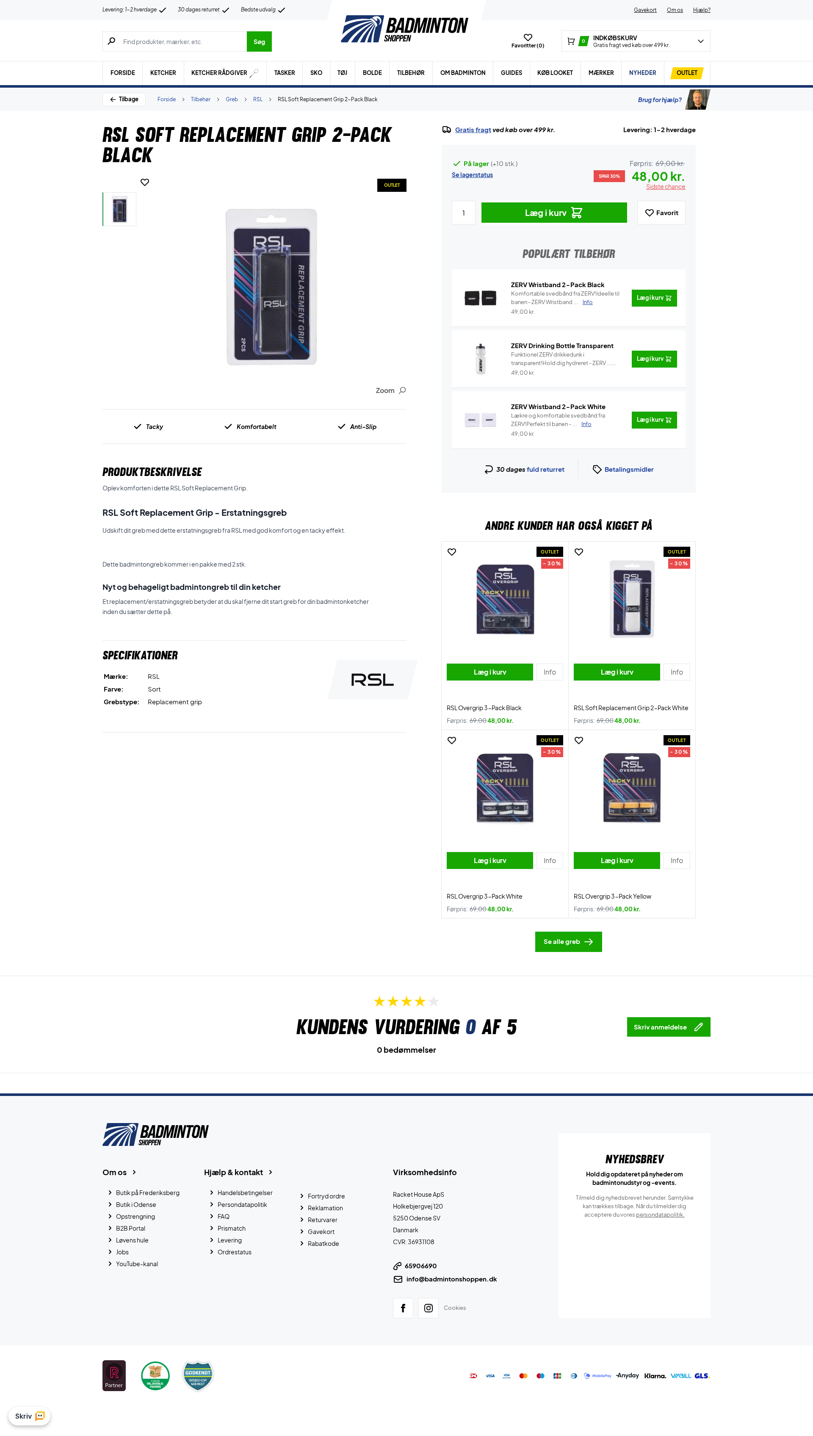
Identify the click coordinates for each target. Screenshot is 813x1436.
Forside (123, 72)
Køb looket (555, 72)
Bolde (372, 72)
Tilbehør (411, 72)
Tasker (284, 72)
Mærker (601, 72)
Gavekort (645, 10)
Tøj (342, 72)
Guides (511, 72)
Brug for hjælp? (660, 99)
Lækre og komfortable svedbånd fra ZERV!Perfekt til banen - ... (558, 419)
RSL (258, 99)
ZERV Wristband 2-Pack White (558, 406)
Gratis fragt (473, 129)
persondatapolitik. (660, 1214)
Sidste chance (666, 186)
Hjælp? (702, 10)
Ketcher (163, 72)
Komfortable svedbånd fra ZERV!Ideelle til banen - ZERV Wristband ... (565, 297)
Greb (232, 99)
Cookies (455, 1307)
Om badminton (463, 72)
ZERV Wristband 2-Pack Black (558, 284)
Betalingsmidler (629, 469)
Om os (675, 10)
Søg (259, 41)
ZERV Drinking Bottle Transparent (562, 345)
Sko (316, 72)
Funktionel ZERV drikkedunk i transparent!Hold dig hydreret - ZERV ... (561, 359)
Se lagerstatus (472, 174)
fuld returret (545, 469)
